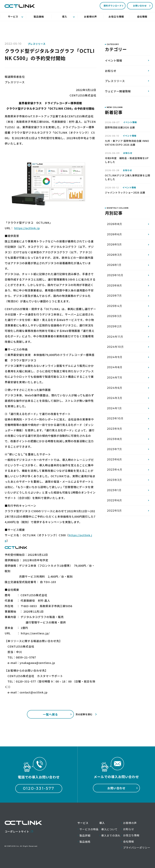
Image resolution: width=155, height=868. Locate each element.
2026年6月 (114, 234)
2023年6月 (114, 459)
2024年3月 (114, 398)
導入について (109, 829)
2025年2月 (114, 326)
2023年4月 (114, 469)
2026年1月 (114, 265)
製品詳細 (84, 835)
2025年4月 (114, 306)
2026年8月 (114, 224)
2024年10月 (115, 347)
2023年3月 (114, 480)
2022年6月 (114, 500)
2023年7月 (114, 449)
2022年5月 (114, 510)
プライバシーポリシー (136, 847)
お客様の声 (130, 823)
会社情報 (128, 841)
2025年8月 (114, 285)
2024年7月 (114, 377)
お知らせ (110, 71)
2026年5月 (114, 244)
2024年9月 (114, 357)
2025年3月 (114, 316)
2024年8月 (114, 367)
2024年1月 (114, 408)
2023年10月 (115, 418)
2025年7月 (114, 295)
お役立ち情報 (131, 835)
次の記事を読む (84, 714)
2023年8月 (114, 439)
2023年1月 (114, 490)
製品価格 (84, 841)
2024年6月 (114, 388)
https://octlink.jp (27, 228)
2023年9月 (114, 428)
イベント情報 (113, 60)
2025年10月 (115, 275)
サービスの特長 (89, 829)
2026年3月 (114, 254)
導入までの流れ (110, 835)
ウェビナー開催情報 (118, 91)
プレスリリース (115, 81)
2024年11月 (115, 336)
